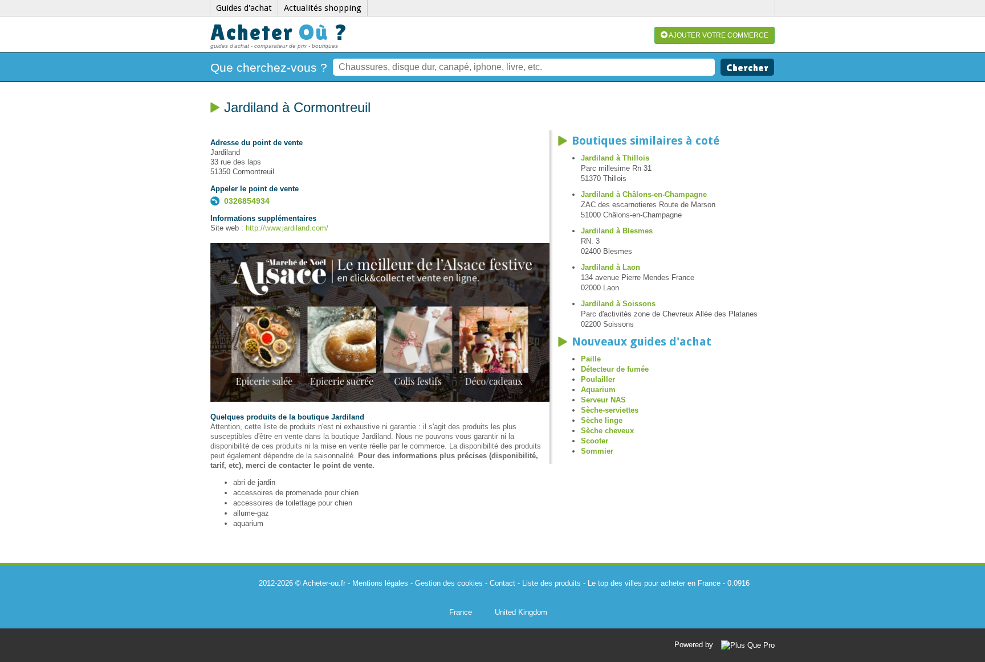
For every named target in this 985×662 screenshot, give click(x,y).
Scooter (594, 441)
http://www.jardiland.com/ (287, 228)
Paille (591, 359)
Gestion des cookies (449, 583)
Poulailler (598, 379)
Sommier (597, 451)
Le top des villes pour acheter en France (654, 583)
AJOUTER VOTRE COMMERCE (717, 35)
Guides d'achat (244, 8)
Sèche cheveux (607, 430)
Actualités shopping (322, 8)
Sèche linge (601, 420)
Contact (502, 583)
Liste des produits (551, 583)
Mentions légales (380, 583)
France (460, 612)
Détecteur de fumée (615, 369)
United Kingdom (521, 612)
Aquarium (598, 389)
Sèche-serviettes (609, 410)
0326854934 (247, 200)
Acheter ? (279, 32)
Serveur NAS (603, 400)
